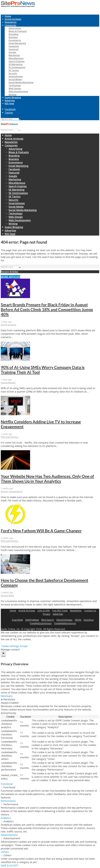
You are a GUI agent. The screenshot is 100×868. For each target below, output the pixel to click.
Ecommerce (15, 40)
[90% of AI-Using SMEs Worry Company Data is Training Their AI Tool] (15, 360)
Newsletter (11, 22)
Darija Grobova (8, 324)
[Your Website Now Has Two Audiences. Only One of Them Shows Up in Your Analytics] (15, 468)
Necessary (9, 699)
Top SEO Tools (60, 610)
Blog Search (47, 619)
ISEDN (78, 619)
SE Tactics (14, 70)
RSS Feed (9, 103)
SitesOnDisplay (64, 619)
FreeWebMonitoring (65, 623)
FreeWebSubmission (41, 623)
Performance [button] (8, 801)
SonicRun (89, 619)
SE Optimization (17, 67)
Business (13, 37)
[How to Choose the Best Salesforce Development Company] (15, 573)
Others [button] (5, 852)
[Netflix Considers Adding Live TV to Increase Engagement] (15, 414)
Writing (13, 94)
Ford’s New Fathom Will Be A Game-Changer (41, 530)
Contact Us (90, 610)
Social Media (15, 79)
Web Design (15, 88)
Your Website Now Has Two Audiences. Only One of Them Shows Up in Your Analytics (47, 479)
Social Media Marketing (21, 82)
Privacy (46, 614)
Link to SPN (43, 610)
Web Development (18, 91)
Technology (15, 85)
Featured (13, 49)
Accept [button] (24, 646)
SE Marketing (16, 64)
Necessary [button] (6, 696)
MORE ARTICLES (10, 277)
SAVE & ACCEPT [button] (10, 865)
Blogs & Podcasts (18, 31)
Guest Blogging (13, 97)
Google (12, 52)
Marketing (14, 55)
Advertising (15, 28)
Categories (10, 25)
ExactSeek (17, 619)
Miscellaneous (16, 58)
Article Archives (13, 19)
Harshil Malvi (7, 595)
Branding (13, 34)
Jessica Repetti (8, 382)
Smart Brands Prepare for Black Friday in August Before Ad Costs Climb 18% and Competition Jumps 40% (47, 309)
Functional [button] (7, 784)
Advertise (10, 100)
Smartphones (16, 76)
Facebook (14, 46)
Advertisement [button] (9, 835)
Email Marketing (17, 43)
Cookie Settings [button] (10, 646)
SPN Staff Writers (9, 436)
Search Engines (17, 61)
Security (13, 73)
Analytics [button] (6, 818)
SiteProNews (32, 619)
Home (8, 16)
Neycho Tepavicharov (12, 491)
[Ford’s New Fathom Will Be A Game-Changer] (15, 523)
